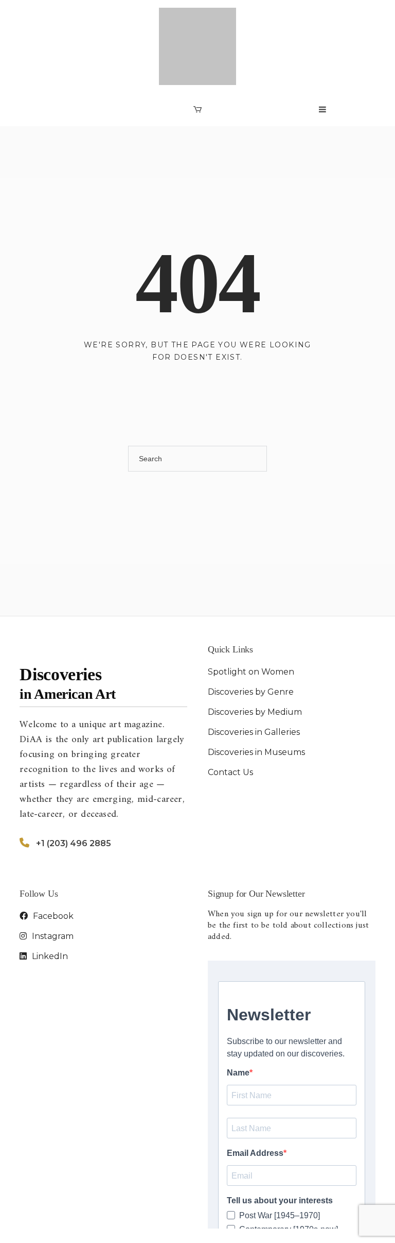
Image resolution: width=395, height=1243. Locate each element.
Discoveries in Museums (256, 699)
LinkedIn (49, 904)
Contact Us (230, 719)
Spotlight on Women (251, 619)
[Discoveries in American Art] (197, 20)
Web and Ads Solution (332, 1225)
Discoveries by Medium (255, 659)
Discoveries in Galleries (254, 679)
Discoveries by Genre (251, 639)
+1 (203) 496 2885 (73, 791)
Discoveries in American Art (104, 1225)
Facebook (52, 863)
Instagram (52, 883)
